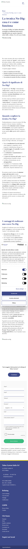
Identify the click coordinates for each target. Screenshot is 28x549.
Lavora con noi (5, 531)
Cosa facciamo (5, 495)
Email (5, 392)
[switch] (24, 274)
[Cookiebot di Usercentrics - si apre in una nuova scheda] (18, 245)
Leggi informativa (9, 429)
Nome (5, 386)
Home (3, 11)
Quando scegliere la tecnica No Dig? (13, 73)
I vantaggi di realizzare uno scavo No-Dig (14, 75)
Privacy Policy (5, 508)
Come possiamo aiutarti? (9, 417)
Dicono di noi (5, 525)
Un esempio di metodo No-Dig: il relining (15, 77)
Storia (3, 521)
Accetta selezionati (14, 298)
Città (5, 411)
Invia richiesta (14, 441)
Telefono (6, 398)
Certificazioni (5, 499)
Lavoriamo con (5, 527)
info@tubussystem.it (8, 476)
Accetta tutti (14, 293)
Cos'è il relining (5, 493)
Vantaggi (4, 497)
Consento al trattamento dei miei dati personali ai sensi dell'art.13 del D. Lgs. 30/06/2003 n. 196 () (14, 428)
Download (4, 529)
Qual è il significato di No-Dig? (12, 71)
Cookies (4, 510)
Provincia (6, 404)
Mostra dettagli (20, 288)
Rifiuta (14, 303)
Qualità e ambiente (6, 523)
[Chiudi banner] (25, 244)
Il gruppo (4, 519)
